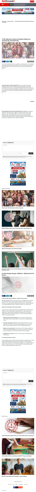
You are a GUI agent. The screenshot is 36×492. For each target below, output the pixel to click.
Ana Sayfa (4, 21)
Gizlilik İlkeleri (21, 484)
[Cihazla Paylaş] (11, 61)
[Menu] (31, 1)
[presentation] (5, 4)
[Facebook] (2, 61)
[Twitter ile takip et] (17, 487)
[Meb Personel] (8, 1)
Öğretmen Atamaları (10, 21)
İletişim (17, 484)
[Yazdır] (28, 61)
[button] (29, 61)
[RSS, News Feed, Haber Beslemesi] (21, 487)
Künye (13, 484)
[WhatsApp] (9, 61)
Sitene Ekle (25, 484)
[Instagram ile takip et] (19, 487)
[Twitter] (4, 61)
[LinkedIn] (8, 61)
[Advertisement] (18, 31)
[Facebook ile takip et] (14, 487)
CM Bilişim (4, 490)
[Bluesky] (6, 61)
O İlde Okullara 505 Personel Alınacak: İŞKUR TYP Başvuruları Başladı (20, 5)
